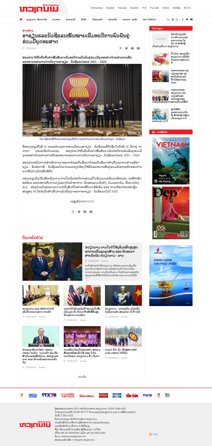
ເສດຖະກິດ (112, 19)
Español (134, 8)
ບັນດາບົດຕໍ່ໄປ (32, 238)
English (110, 8)
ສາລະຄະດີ (70, 19)
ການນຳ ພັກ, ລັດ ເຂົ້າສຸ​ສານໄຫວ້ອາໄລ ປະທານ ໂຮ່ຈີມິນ (121, 351)
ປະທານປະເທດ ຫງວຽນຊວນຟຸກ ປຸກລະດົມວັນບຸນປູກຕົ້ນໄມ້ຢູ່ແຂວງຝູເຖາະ (180, 76)
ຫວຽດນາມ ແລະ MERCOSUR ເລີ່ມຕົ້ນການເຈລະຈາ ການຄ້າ (38, 310)
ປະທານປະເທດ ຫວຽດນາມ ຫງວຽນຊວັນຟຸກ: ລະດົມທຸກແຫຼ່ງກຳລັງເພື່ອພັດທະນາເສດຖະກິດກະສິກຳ (170, 96)
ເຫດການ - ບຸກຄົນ (130, 19)
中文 (144, 8)
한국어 (187, 8)
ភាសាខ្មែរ (176, 8)
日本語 (165, 8)
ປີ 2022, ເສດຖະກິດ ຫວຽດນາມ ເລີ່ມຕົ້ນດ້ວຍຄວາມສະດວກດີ (180, 58)
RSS (155, 434)
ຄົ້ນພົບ (84, 19)
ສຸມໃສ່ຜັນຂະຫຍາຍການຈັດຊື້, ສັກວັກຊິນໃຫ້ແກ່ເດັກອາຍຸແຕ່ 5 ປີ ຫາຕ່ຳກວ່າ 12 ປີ (171, 115)
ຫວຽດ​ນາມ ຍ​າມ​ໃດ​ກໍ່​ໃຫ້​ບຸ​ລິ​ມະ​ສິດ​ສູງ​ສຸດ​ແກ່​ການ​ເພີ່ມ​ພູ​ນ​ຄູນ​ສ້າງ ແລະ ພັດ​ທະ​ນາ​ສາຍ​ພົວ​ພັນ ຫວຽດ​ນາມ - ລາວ (111, 251)
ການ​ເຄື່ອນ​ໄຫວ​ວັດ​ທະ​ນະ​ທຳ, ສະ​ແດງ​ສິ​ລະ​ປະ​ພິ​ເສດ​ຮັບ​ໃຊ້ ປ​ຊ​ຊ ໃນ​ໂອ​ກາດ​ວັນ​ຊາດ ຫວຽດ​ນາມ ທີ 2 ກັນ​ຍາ (82, 353)
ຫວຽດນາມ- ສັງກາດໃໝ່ (37, 19)
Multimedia (149, 19)
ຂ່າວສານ (56, 19)
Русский (154, 8)
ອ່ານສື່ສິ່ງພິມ (162, 132)
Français (122, 8)
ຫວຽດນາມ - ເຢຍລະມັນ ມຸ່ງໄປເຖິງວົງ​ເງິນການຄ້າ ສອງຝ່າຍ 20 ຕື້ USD (122, 310)
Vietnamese (97, 8)
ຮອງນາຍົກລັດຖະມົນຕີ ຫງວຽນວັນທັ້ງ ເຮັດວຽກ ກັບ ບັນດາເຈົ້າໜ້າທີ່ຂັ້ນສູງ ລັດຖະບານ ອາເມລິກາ (82, 311)
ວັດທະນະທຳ (97, 19)
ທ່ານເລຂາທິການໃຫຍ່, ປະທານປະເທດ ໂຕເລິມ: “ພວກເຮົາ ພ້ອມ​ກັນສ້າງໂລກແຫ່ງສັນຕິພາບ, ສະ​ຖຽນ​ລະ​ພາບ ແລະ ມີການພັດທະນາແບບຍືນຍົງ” (40, 356)
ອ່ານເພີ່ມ (82, 377)
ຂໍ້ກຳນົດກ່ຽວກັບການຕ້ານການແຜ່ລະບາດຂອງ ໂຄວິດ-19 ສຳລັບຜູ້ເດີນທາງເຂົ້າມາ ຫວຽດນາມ (170, 40)
